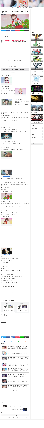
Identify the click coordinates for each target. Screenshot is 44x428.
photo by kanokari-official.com (24, 28)
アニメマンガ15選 (37, 136)
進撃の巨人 (37, 134)
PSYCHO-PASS (37, 128)
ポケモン (37, 131)
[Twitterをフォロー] (11, 341)
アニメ (37, 127)
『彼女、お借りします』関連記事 (12, 66)
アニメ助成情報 (37, 137)
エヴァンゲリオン (37, 130)
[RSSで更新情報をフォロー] (25, 341)
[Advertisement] (15, 33)
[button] (26, 30)
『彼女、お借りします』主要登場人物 (13, 61)
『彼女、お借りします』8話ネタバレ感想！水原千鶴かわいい (15, 60)
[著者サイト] (4, 341)
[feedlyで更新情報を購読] (18, 341)
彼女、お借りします (37, 133)
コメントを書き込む (15, 415)
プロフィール (37, 139)
